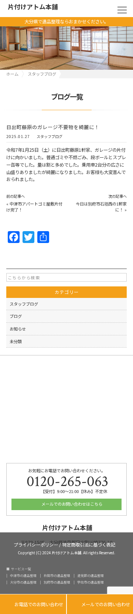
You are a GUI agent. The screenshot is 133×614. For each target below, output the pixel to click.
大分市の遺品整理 (23, 582)
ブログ (16, 316)
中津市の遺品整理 (23, 575)
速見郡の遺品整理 (90, 575)
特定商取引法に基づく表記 (88, 544)
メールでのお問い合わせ (100, 604)
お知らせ (18, 329)
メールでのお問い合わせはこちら (71, 504)
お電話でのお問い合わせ (33, 604)
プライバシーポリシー (36, 544)
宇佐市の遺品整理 (90, 582)
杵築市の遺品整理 (57, 575)
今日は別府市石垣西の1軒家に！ (101, 207)
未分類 (16, 341)
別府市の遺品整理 (57, 582)
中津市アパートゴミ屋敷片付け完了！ (34, 207)
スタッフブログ (49, 136)
